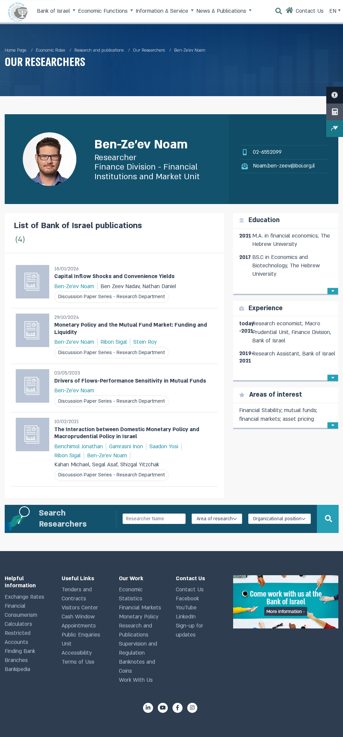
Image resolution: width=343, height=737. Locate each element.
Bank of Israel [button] (54, 11)
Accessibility (77, 653)
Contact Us (190, 589)
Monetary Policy (138, 616)
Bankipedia (17, 669)
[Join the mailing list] (334, 128)
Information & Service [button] (163, 11)
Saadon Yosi (163, 446)
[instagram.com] (192, 708)
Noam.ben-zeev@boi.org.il (284, 166)
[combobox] (217, 519)
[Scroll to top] (326, 720)
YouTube (186, 607)
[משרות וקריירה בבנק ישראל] (285, 601)
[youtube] (163, 708)
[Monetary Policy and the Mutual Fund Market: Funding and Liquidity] (32, 336)
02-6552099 (267, 152)
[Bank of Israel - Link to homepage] (17, 12)
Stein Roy (145, 342)
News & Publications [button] (222, 11)
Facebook (187, 598)
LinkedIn (186, 616)
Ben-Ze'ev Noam (74, 286)
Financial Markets (140, 607)
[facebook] (178, 708)
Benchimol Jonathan (78, 446)
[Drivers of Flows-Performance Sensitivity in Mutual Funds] (32, 388)
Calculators (18, 624)
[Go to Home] (290, 12)
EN (333, 11)
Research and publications (99, 50)
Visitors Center (80, 607)
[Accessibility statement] (334, 95)
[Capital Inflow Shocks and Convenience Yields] (32, 284)
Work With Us (136, 680)
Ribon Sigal (113, 342)
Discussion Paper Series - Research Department (111, 296)
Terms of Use (78, 662)
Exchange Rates (24, 597)
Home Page (15, 50)
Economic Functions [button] (103, 11)
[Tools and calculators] (334, 112)
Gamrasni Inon (126, 446)
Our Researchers (149, 50)
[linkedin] (148, 708)
